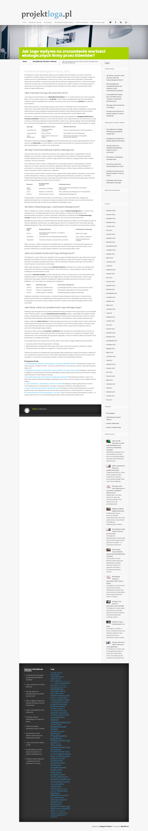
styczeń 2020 (110, 376)
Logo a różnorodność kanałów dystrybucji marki (42, 388)
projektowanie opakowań (58, 764)
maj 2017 (109, 388)
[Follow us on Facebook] (115, 22)
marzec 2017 (110, 396)
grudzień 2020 (110, 333)
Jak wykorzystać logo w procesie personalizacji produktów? (47, 377)
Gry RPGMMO (62, 685)
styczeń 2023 (110, 234)
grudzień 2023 (110, 218)
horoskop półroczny (59, 687)
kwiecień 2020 (110, 364)
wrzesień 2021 (110, 297)
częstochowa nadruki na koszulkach (57, 678)
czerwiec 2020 (111, 356)
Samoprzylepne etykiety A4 (59, 800)
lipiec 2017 (109, 380)
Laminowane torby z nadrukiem (60, 701)
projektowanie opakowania (58, 759)
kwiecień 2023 (110, 222)
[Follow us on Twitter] (110, 22)
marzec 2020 (110, 368)
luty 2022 (109, 277)
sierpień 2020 (110, 348)
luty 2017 (109, 400)
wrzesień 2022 (110, 250)
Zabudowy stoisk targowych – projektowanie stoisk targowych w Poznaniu (35, 761)
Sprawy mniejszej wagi (97, 22)
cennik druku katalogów (56, 674)
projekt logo (56, 724)
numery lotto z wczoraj (57, 709)
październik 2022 (111, 246)
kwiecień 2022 (110, 270)
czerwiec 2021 (110, 309)
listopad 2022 (110, 242)
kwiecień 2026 (110, 210)
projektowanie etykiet (58, 728)
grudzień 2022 (110, 238)
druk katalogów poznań (60, 684)
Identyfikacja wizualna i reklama (63, 22)
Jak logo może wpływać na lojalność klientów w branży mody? (115, 173)
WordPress (125, 826)
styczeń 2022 (110, 281)
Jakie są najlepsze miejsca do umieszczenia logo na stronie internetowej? (35, 703)
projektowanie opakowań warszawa (58, 770)
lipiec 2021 (109, 305)
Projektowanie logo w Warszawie (61, 755)
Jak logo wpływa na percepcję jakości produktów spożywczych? (35, 694)
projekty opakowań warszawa (57, 786)
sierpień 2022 (110, 254)
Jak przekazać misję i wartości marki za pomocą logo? (115, 531)
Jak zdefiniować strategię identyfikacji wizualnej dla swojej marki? (114, 132)
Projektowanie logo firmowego (60, 748)
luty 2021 (109, 325)
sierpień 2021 (110, 301)
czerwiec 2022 (111, 262)
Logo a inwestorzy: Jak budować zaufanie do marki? (44, 383)
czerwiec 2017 (110, 384)
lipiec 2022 (109, 258)
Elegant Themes (106, 826)
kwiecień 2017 (110, 392)
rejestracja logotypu (59, 792)
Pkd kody (62, 711)
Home (24, 22)
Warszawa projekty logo (60, 809)
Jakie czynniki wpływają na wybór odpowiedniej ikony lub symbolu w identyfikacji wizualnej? (115, 445)
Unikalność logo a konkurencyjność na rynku (115, 624)
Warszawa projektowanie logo (60, 805)
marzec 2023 (110, 226)
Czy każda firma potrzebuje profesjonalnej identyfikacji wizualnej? (34, 677)
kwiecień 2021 (110, 317)
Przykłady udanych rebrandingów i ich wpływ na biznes (35, 719)
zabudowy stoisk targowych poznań (59, 815)
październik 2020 (111, 340)
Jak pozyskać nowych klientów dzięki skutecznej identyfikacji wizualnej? (34, 736)
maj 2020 (109, 360)
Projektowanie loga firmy (59, 737)
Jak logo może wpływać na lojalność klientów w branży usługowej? (115, 114)
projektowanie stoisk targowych (59, 775)
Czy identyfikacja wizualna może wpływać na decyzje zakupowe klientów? (51, 363)
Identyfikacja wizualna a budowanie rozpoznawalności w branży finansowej (52, 370)
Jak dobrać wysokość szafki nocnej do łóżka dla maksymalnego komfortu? (115, 78)
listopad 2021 (110, 289)
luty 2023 (109, 230)
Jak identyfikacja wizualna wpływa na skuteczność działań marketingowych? (34, 752)
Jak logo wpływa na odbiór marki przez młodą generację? (115, 644)
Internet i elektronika (82, 22)
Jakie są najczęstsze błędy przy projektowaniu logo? (115, 468)
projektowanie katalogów (57, 732)
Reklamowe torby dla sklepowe (60, 796)
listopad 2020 (110, 337)
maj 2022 (109, 266)
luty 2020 (109, 372)
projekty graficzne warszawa (60, 780)
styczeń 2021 (110, 329)
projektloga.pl (44, 71)
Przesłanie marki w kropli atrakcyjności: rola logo (43, 392)
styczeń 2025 (110, 214)
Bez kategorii (48, 22)
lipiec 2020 (109, 352)
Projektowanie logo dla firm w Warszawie (60, 742)
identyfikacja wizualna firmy (58, 690)
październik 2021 (111, 293)
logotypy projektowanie (59, 705)
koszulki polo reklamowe (57, 694)
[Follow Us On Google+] (126, 22)
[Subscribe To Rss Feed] (120, 22)
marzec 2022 (110, 273)
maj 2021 (109, 313)
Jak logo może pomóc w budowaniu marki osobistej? (115, 604)
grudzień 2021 (110, 285)
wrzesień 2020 (111, 344)
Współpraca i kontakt (35, 22)
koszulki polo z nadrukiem (60, 696)
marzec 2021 (110, 321)
